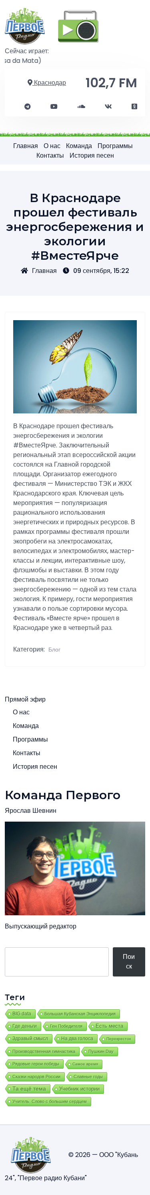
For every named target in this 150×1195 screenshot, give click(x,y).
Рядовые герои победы (35, 1063)
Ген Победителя (66, 1026)
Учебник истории (79, 1089)
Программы (115, 145)
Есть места (109, 1026)
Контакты (50, 155)
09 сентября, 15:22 (101, 270)
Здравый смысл (30, 1038)
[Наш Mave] (81, 106)
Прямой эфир (25, 699)
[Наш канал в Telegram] (27, 106)
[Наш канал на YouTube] (54, 106)
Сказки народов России (36, 1076)
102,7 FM (111, 83)
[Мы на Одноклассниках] (134, 106)
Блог (54, 650)
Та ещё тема (29, 1088)
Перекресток (118, 1039)
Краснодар (49, 82)
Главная (25, 145)
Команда (79, 145)
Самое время (85, 1064)
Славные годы (88, 1076)
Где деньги (24, 1026)
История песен (92, 155)
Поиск (129, 961)
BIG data (21, 1014)
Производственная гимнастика (43, 1051)
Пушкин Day (101, 1051)
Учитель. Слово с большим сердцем (49, 1101)
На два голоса (77, 1038)
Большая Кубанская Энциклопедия (80, 1013)
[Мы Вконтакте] (108, 106)
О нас (52, 145)
